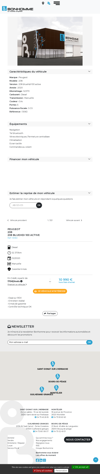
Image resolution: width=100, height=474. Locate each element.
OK (38, 205)
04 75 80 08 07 (42, 431)
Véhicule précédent (18, 220)
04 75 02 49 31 (59, 431)
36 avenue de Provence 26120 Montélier (61, 412)
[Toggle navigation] (56, 3)
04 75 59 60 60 (59, 417)
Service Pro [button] (13, 448)
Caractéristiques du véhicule (28, 71)
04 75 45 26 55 (43, 417)
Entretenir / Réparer (16, 443)
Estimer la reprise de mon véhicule (32, 193)
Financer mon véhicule (24, 159)
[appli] (48, 3)
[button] (53, 364)
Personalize (61, 470)
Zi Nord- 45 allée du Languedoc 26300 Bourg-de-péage (64, 426)
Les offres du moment (46, 455)
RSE (38, 445)
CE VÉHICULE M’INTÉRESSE (51, 291)
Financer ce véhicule (16, 284)
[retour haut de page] (95, 459)
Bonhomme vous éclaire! (47, 453)
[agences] (42, 3)
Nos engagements (44, 440)
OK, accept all (81, 467)
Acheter (11, 438)
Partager (51, 313)
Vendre (11, 440)
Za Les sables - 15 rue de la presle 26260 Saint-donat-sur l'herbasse (34, 412)
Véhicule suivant (73, 220)
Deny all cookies (44, 470)
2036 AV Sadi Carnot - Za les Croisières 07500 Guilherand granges (32, 426)
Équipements (18, 124)
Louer (10, 445)
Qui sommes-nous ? (44, 438)
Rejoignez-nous (42, 443)
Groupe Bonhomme (44, 448)
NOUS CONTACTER (78, 439)
